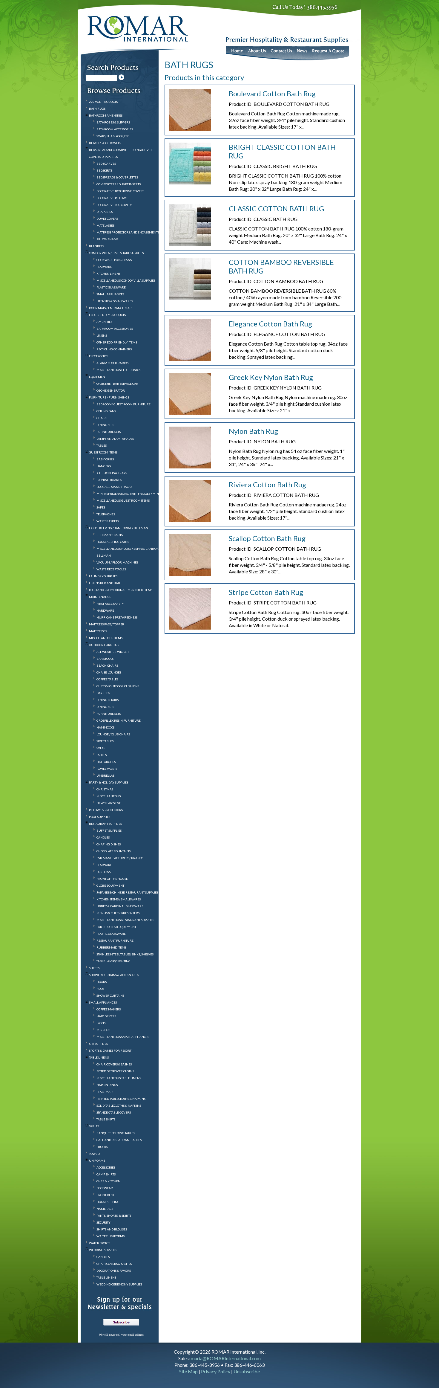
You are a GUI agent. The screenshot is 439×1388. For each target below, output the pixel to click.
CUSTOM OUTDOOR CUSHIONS (117, 686)
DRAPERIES (104, 211)
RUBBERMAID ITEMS (111, 947)
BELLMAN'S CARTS (109, 535)
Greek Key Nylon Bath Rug (271, 377)
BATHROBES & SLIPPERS (113, 122)
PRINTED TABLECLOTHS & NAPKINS (120, 1098)
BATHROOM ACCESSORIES (114, 129)
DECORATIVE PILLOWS (111, 198)
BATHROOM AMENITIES (105, 115)
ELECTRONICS (98, 356)
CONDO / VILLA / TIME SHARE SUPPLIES (116, 253)
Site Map (188, 1371)
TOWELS (94, 1153)
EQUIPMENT (98, 376)
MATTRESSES (98, 631)
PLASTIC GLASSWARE (111, 287)
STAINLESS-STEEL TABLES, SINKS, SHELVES (125, 954)
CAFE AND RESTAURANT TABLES (119, 1140)
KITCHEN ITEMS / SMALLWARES (118, 899)
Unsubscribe (247, 1371)
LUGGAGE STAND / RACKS (114, 486)
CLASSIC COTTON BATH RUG (276, 208)
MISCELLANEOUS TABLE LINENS (118, 1078)
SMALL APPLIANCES (110, 294)
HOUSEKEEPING (107, 1202)
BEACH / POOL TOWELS (105, 143)
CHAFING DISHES (108, 844)
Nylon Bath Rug (253, 431)
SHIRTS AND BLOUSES (111, 1229)
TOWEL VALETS (106, 768)
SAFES (100, 507)
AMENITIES (104, 321)
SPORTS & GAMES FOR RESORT (110, 1050)
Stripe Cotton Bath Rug (266, 592)
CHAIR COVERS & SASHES (114, 1064)
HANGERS (103, 466)
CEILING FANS (106, 411)
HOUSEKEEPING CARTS (112, 541)
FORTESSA (103, 872)
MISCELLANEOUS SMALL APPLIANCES (122, 1037)
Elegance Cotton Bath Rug (270, 323)
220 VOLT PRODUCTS (103, 101)
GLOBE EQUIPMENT (110, 885)
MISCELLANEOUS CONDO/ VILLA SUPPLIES (125, 280)
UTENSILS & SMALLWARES (114, 301)
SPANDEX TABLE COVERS (113, 1112)
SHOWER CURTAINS (110, 995)
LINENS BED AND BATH (105, 583)
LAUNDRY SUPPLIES (103, 576)
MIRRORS (103, 1030)
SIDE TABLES (104, 741)
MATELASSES (105, 225)
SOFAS (100, 748)
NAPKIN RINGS (107, 1085)
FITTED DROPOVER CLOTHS (115, 1071)
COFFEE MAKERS (108, 1009)
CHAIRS (101, 418)
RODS (100, 988)
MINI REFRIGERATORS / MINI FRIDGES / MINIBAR (131, 493)
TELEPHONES (105, 514)
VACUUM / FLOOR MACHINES (117, 562)
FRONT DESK (105, 1195)
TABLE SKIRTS (105, 1119)
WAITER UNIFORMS (110, 1236)
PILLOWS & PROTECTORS (106, 810)
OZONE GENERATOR (110, 390)
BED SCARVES (106, 163)
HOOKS (101, 982)
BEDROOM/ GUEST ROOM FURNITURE (123, 404)
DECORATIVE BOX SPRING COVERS (120, 191)
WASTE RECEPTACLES (111, 569)
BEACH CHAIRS (107, 665)
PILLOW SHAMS (107, 239)
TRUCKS (102, 1147)
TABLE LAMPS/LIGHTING (113, 961)
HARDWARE (105, 610)
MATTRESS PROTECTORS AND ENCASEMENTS (127, 232)
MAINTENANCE (100, 596)
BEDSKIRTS (104, 170)
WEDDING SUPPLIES (103, 1250)
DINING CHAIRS (107, 700)
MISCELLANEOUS (108, 796)
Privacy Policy (215, 1371)
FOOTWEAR (104, 1188)
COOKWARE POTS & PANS (114, 260)
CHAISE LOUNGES (108, 672)
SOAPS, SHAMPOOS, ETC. (113, 136)
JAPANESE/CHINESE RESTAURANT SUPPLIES (127, 892)
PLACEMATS (104, 1092)
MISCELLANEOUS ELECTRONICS (118, 370)
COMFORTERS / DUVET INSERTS (118, 184)
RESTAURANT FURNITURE (114, 940)
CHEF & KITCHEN (108, 1181)
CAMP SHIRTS (106, 1174)
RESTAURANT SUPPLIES (105, 823)
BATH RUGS (97, 108)
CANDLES (103, 837)
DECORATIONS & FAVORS (113, 1270)
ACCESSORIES (105, 1167)
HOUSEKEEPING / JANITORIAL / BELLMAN (118, 528)
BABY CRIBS (105, 459)
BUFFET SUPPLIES (109, 830)
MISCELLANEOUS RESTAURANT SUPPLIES (125, 920)
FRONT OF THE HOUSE (112, 878)
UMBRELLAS (105, 775)
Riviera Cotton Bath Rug (267, 484)
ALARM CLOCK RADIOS (112, 363)
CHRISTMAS (104, 789)
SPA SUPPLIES (98, 1043)
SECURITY (103, 1222)
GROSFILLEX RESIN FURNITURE (118, 720)
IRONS (100, 1023)
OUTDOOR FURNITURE (105, 645)
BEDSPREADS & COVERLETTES (117, 177)
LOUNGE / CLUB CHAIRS (113, 734)
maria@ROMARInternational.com (226, 1358)
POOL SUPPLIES (99, 817)
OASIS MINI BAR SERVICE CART (118, 383)
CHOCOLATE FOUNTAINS (113, 851)
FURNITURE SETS (108, 431)
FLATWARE (104, 266)
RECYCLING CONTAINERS (114, 349)
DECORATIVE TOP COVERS (114, 205)
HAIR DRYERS (106, 1016)
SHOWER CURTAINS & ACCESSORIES (114, 975)
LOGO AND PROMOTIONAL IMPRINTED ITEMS (120, 590)
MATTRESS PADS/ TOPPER (106, 624)
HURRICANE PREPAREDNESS (116, 617)
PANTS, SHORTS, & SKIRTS (113, 1215)
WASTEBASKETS (107, 521)
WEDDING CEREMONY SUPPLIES (119, 1284)
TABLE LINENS (99, 1057)
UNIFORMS (97, 1160)
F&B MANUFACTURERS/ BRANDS (119, 858)
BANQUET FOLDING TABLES (115, 1133)
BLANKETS (96, 246)
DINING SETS (105, 425)
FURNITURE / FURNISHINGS (109, 397)
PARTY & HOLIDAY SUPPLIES (108, 782)
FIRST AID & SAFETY (110, 603)
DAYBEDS (103, 693)
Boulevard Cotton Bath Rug (272, 93)
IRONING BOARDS (109, 480)
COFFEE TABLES (107, 679)
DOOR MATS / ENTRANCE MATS (110, 308)
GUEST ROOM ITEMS (103, 452)
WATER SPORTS (99, 1243)
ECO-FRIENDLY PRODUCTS (107, 315)
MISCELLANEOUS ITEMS (105, 638)
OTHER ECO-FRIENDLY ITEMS (116, 342)
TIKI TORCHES (106, 762)
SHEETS (94, 968)
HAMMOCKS (105, 727)
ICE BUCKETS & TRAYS (111, 473)
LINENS (101, 335)
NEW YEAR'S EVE (108, 803)
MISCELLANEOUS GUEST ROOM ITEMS (123, 500)
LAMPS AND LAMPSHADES (115, 438)
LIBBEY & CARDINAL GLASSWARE (119, 906)
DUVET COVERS (107, 218)
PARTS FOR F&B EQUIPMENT (116, 927)
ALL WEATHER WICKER (112, 651)
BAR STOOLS (104, 658)
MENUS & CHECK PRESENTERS (117, 913)
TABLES (101, 445)
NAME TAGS (104, 1208)
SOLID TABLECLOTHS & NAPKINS (118, 1105)
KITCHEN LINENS (108, 273)
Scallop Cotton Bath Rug (267, 538)
